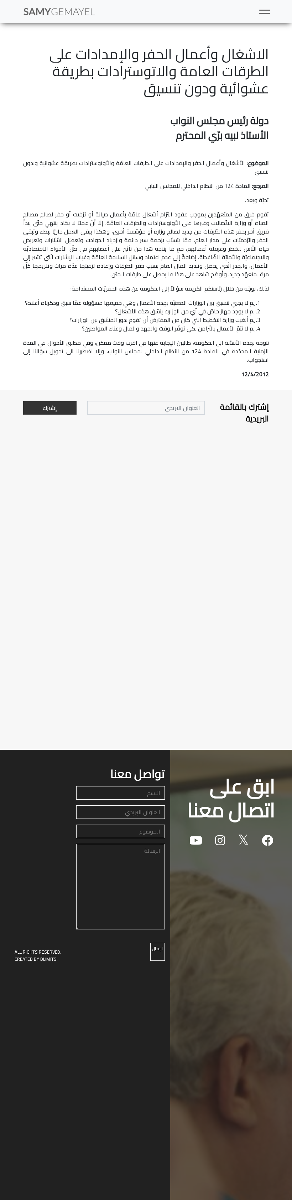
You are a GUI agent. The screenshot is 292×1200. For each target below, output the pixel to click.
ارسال (157, 948)
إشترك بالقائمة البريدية (244, 413)
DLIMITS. (49, 959)
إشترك (50, 407)
